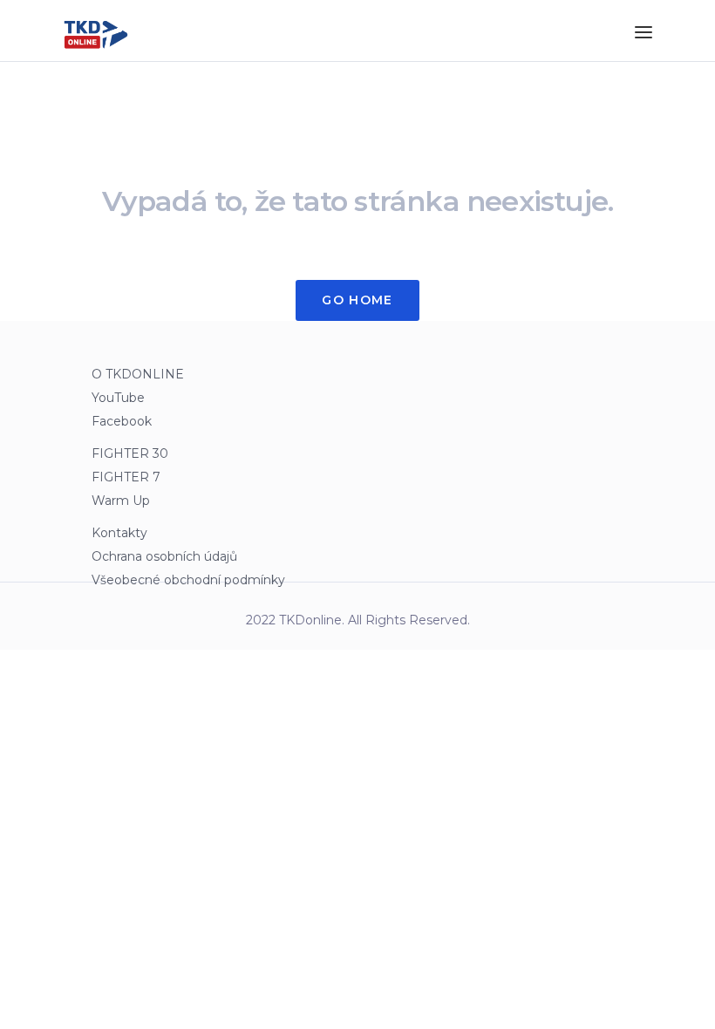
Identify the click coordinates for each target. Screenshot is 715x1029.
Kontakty (119, 533)
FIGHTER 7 (126, 477)
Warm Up (121, 500)
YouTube (118, 397)
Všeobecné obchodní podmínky (188, 580)
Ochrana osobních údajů (164, 556)
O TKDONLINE (138, 374)
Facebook (122, 421)
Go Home (357, 300)
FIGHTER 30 (130, 453)
